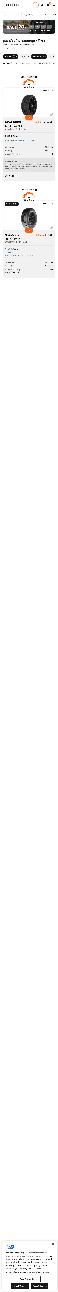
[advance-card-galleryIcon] (51, 114)
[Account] (42, 5)
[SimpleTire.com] (13, 5)
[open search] (36, 5)
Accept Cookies (40, 1286)
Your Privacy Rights (28, 1279)
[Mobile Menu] (54, 5)
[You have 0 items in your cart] (47, 5)
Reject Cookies (19, 1286)
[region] (29, 1266)
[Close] (53, 1244)
